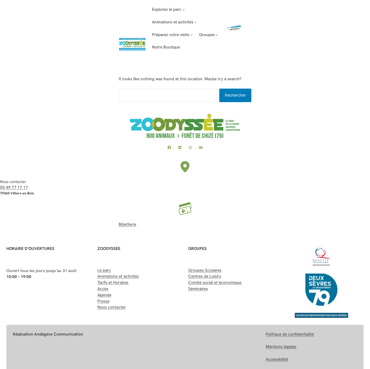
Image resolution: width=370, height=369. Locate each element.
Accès (102, 288)
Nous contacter (111, 307)
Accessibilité (277, 359)
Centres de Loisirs (204, 276)
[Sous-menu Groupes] (217, 35)
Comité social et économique (215, 282)
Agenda (104, 295)
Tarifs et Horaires (112, 282)
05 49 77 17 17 (14, 187)
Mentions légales (281, 346)
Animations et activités (118, 276)
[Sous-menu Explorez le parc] (183, 9)
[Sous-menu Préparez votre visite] (191, 35)
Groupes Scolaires (204, 270)
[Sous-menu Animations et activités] (195, 22)
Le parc (104, 270)
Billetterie (127, 224)
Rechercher (235, 95)
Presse (103, 301)
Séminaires (198, 288)
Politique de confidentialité (290, 334)
